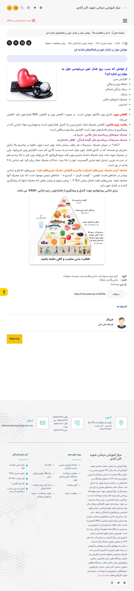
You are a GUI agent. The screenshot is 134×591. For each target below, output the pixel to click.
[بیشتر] (101, 575)
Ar (9, 8)
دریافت (116, 294)
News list (15, 339)
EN (15, 8)
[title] (41, 8)
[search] (22, 8)
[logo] (102, 8)
